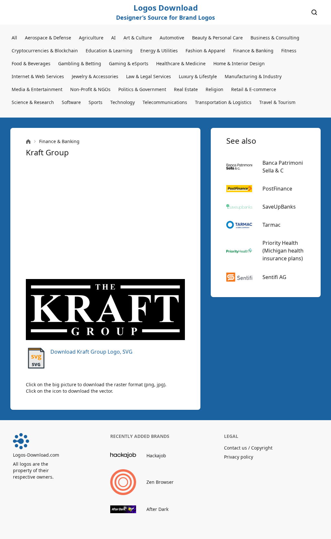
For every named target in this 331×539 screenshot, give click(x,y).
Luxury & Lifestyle (198, 76)
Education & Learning (109, 50)
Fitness (288, 50)
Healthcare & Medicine (181, 63)
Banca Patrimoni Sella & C (282, 166)
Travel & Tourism (277, 102)
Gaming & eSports (128, 63)
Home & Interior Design (239, 63)
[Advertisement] (105, 218)
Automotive (172, 38)
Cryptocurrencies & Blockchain (45, 50)
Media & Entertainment (37, 89)
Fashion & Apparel (205, 50)
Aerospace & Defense (48, 38)
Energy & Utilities (159, 50)
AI (113, 38)
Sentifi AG (274, 277)
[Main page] (28, 141)
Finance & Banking (253, 50)
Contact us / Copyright (248, 448)
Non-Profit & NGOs (90, 89)
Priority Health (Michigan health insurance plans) (283, 250)
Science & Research (33, 102)
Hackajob (156, 455)
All (14, 38)
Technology (122, 102)
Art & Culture (137, 38)
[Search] (314, 12)
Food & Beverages (31, 63)
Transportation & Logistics (223, 102)
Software (71, 102)
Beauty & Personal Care (217, 38)
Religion (214, 89)
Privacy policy (238, 457)
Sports (95, 102)
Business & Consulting (275, 38)
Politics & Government (142, 89)
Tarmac (271, 224)
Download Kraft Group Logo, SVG (91, 351)
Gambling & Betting (79, 63)
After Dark (157, 509)
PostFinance (277, 188)
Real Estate (186, 89)
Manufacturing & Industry (253, 76)
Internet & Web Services (38, 76)
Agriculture (91, 38)
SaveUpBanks (279, 206)
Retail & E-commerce (253, 89)
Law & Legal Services (148, 76)
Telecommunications (165, 102)
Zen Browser (160, 482)
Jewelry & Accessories (95, 76)
